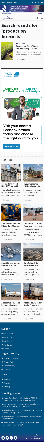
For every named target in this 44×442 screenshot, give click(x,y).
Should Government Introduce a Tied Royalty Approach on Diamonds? (10, 264)
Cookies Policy (9, 366)
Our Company (8, 341)
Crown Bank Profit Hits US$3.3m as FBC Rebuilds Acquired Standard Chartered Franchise (10, 185)
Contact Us (7, 337)
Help (15, 2)
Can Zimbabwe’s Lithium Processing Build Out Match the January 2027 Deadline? (32, 185)
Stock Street (8, 379)
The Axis (7, 383)
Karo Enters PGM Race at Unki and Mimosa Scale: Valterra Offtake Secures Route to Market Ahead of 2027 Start (31, 264)
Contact (9, 2)
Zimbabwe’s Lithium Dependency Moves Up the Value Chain (32, 224)
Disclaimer (8, 370)
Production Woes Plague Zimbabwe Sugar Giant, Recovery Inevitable (27, 47)
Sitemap (7, 387)
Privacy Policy (9, 362)
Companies (20, 43)
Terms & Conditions (11, 358)
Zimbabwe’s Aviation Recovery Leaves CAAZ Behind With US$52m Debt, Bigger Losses (11, 304)
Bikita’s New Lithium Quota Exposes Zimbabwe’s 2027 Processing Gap (32, 304)
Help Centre (8, 333)
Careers (6, 349)
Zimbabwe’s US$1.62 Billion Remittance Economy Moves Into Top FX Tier (10, 224)
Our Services (8, 345)
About (3, 2)
